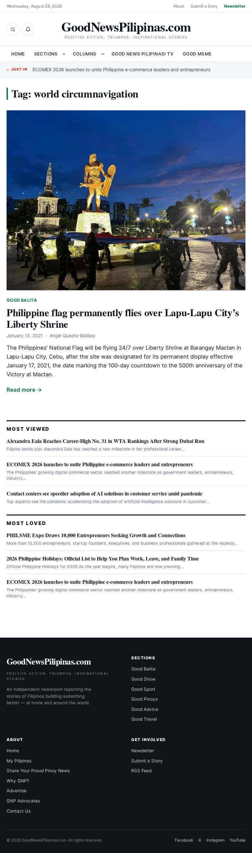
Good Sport (143, 689)
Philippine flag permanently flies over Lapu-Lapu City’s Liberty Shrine (123, 318)
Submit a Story (204, 6)
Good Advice (144, 709)
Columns (84, 53)
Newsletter (234, 6)
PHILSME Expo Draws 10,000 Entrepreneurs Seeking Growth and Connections (96, 535)
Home (18, 53)
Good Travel (144, 719)
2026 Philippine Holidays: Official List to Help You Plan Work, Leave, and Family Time (103, 558)
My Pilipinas (19, 760)
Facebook (184, 840)
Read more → (24, 389)
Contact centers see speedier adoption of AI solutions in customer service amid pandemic (104, 493)
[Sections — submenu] (64, 54)
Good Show (143, 679)
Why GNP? (18, 780)
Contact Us (19, 811)
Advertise (17, 790)
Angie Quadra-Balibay (72, 335)
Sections (46, 53)
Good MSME (197, 53)
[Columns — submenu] (102, 54)
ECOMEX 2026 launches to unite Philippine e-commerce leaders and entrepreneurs (121, 69)
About (178, 6)
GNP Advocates (23, 800)
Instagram (215, 840)
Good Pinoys (144, 699)
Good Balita (22, 300)
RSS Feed (141, 770)
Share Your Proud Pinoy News (38, 770)
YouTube (237, 840)
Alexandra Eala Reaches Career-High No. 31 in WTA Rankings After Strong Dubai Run (105, 441)
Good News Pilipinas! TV (143, 53)
